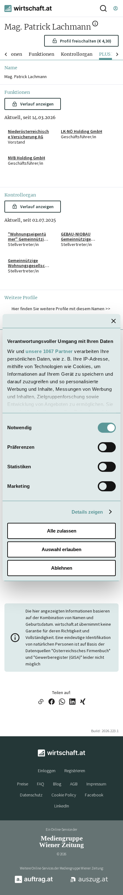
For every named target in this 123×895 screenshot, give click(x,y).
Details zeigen (87, 512)
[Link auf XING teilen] (83, 702)
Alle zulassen (61, 530)
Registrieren (74, 770)
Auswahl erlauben (61, 549)
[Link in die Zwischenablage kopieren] (40, 702)
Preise (22, 784)
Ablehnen (61, 568)
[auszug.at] (89, 882)
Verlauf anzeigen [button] (37, 104)
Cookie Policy (63, 795)
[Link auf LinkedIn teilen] (72, 702)
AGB (74, 784)
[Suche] (103, 8)
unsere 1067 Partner (49, 351)
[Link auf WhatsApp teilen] (62, 702)
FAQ (40, 784)
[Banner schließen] (113, 321)
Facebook (94, 795)
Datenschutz (31, 795)
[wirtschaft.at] (28, 8)
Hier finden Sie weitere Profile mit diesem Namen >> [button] (61, 308)
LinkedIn (61, 806)
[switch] (107, 447)
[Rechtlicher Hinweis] (95, 24)
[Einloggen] (115, 8)
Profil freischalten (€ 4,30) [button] (85, 41)
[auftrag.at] (34, 882)
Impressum (96, 784)
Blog (57, 784)
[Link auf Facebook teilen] (51, 702)
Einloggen (47, 770)
